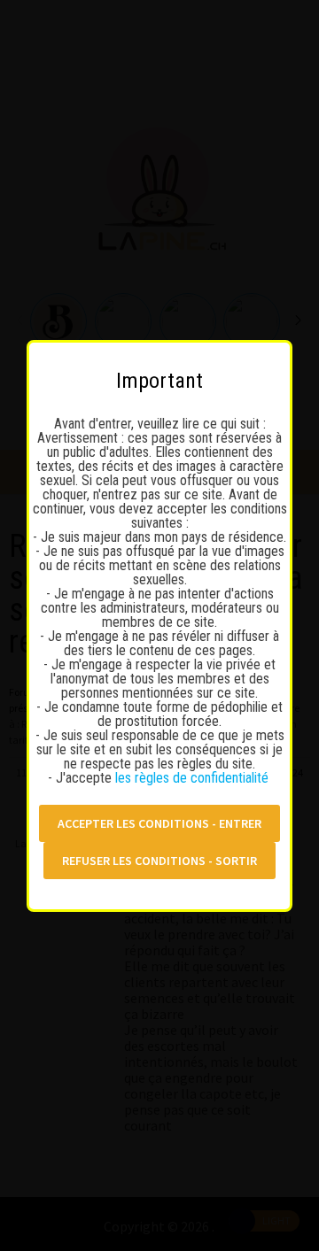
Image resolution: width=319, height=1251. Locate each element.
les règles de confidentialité (193, 777)
